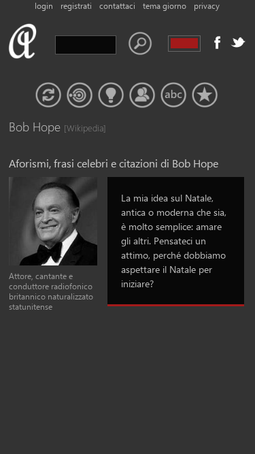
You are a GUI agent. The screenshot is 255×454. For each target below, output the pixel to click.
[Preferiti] (204, 95)
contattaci (117, 6)
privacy (207, 6)
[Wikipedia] (77, 127)
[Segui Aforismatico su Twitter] (238, 42)
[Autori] (142, 95)
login (44, 6)
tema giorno (164, 6)
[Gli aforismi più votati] (110, 95)
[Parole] (173, 95)
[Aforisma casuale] (48, 95)
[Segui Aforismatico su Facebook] (217, 42)
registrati (76, 6)
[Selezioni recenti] (79, 95)
